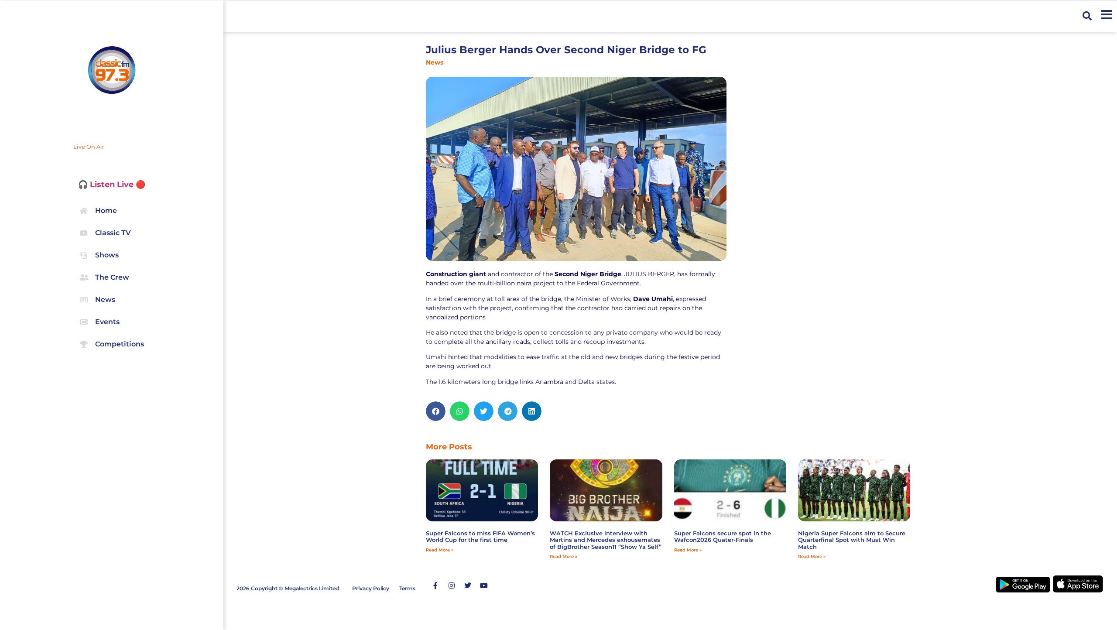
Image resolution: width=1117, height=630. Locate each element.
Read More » (439, 550)
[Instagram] (452, 585)
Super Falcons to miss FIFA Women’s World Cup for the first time (480, 537)
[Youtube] (484, 585)
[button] (1087, 16)
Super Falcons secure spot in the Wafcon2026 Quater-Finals (722, 537)
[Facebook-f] (435, 585)
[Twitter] (468, 585)
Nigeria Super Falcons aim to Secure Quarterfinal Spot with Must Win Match (851, 540)
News (434, 62)
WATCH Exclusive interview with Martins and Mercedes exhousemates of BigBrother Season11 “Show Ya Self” (605, 540)
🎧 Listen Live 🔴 (111, 184)
